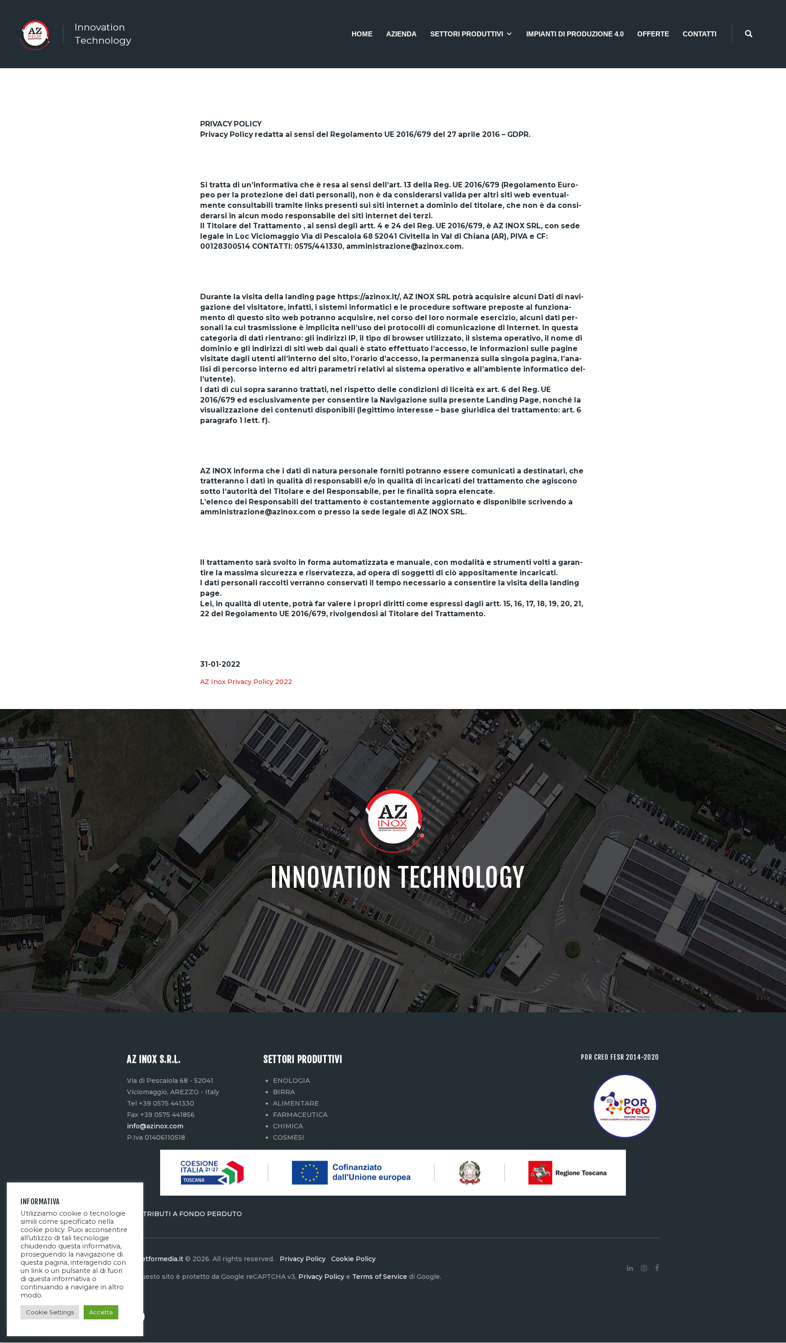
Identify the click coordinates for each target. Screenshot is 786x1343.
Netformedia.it (159, 1259)
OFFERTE (653, 34)
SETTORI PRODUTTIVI (466, 34)
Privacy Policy (304, 1259)
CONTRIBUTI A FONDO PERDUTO (184, 1214)
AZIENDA (401, 34)
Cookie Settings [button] (50, 1312)
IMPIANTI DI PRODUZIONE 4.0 (575, 34)
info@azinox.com (155, 1126)
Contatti (699, 34)
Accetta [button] (101, 1312)
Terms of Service (379, 1277)
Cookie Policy (352, 1259)
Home (362, 34)
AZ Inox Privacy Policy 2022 (246, 682)
